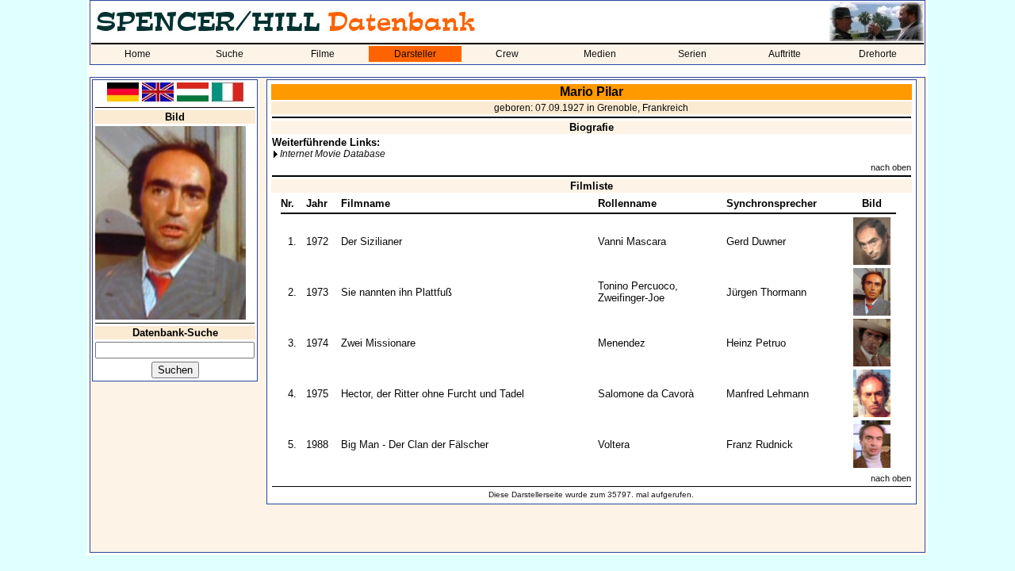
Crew (507, 53)
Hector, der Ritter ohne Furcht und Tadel (432, 394)
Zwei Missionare (378, 343)
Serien (692, 53)
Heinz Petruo (756, 343)
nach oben (891, 167)
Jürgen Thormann (766, 292)
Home (137, 53)
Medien (600, 53)
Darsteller (415, 53)
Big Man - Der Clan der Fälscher (414, 444)
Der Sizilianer (371, 241)
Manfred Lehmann (767, 394)
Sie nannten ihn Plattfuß (396, 292)
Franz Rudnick (759, 444)
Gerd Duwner (756, 241)
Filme (323, 53)
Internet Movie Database (332, 153)
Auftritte (784, 53)
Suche (229, 53)
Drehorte (878, 53)
